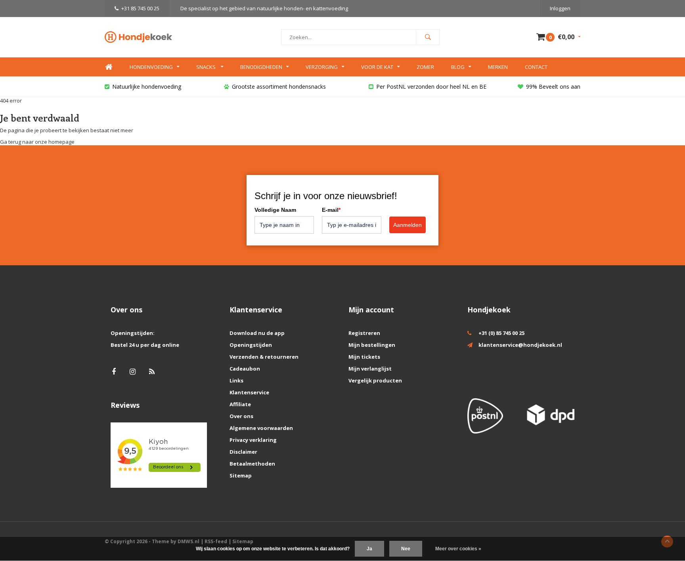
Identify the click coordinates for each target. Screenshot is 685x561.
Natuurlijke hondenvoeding (146, 86)
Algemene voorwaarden (261, 428)
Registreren (364, 333)
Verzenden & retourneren (264, 356)
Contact (536, 66)
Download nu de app (257, 333)
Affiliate (240, 404)
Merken (498, 66)
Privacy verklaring (253, 439)
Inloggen (560, 8)
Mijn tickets (364, 356)
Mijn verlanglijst (370, 368)
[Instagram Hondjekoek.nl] (133, 371)
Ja (369, 548)
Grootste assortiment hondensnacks (279, 86)
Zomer (425, 66)
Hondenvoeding (151, 66)
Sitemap (241, 475)
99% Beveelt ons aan (553, 86)
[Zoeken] (428, 37)
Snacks (206, 66)
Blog (458, 66)
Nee (405, 548)
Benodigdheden (261, 66)
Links (236, 380)
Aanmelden (407, 225)
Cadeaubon (245, 368)
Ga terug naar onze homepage (37, 141)
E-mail (331, 210)
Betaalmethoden (252, 463)
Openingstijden (251, 344)
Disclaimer (243, 451)
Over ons (241, 416)
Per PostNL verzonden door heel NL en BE (431, 86)
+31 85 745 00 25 (140, 8)
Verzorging (322, 66)
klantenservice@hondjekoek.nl (520, 344)
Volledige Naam (275, 210)
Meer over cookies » (458, 548)
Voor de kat (377, 66)
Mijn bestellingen (371, 344)
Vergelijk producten (375, 380)
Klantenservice (249, 392)
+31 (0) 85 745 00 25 (501, 333)
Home (109, 67)
